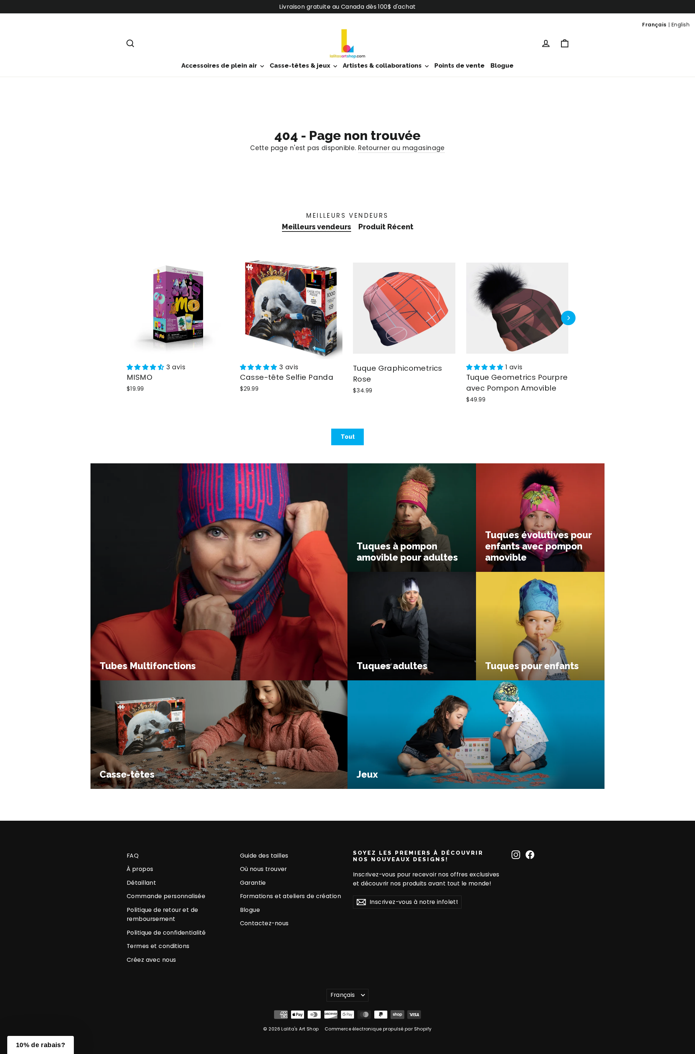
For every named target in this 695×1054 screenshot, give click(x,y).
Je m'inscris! (277, 595)
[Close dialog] (479, 447)
